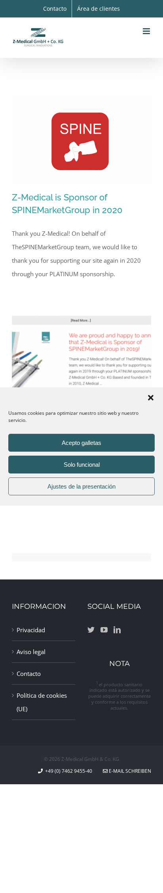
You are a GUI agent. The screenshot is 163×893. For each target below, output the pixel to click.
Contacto (29, 673)
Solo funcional (82, 464)
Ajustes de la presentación (81, 486)
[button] (151, 398)
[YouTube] (104, 629)
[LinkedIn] (117, 629)
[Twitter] (91, 629)
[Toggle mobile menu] (147, 31)
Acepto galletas (81, 442)
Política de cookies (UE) (42, 702)
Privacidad (31, 630)
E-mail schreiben (129, 771)
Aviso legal (31, 652)
